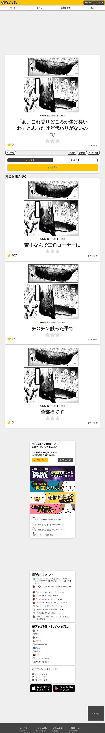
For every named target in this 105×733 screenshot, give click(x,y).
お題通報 (82, 153)
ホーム (12, 8)
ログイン (99, 2)
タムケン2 (38, 641)
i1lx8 (37, 655)
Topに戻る (95, 713)
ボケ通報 (72, 153)
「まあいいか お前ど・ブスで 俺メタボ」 (49, 606)
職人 (92, 8)
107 (14, 255)
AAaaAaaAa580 (41, 644)
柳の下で (38, 651)
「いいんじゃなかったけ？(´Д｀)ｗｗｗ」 (49, 592)
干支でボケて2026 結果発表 (42, 534)
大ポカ (37, 648)
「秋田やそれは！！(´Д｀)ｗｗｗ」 (47, 596)
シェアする (10, 153)
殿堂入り (22, 731)
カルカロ (38, 637)
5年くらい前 (93, 145)
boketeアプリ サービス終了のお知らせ (46, 519)
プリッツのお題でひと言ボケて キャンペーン (48, 529)
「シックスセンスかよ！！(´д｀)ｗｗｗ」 (49, 599)
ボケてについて (74, 731)
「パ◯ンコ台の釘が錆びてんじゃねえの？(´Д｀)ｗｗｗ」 (53, 588)
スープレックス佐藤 (42, 658)
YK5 (36, 634)
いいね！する (41, 674)
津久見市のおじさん (42, 662)
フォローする (40, 677)
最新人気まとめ (41, 731)
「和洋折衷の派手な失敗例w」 (46, 613)
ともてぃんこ (40, 630)
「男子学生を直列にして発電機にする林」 (50, 610)
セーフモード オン (40, 460)
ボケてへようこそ (65, 460)
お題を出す (65, 8)
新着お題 (55, 731)
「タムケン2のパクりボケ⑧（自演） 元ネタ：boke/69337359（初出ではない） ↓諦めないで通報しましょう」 (53, 581)
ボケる (39, 8)
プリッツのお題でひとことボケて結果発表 (47, 524)
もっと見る (52, 167)
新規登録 (88, 2)
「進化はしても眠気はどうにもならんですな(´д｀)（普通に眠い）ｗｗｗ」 (52, 618)
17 (13, 339)
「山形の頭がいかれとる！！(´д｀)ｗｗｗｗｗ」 (52, 603)
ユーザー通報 (93, 153)
